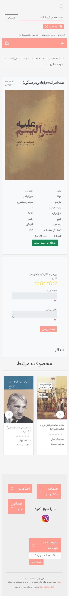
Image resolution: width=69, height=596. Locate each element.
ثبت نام (61, 35)
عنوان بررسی (51, 291)
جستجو (11, 17)
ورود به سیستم (48, 35)
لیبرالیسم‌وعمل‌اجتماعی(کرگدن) (19, 430)
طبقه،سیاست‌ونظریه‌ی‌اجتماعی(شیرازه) (52, 427)
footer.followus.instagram (45, 518)
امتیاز (54, 278)
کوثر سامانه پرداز (46, 587)
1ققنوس (29, 191)
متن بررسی (51, 309)
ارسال (59, 582)
